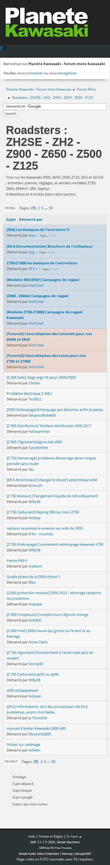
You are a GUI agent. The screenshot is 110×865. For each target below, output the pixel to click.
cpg (31, 251)
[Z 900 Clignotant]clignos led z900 (34, 441)
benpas (34, 696)
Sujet (11, 219)
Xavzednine (38, 447)
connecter (34, 73)
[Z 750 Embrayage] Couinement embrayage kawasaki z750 (54, 544)
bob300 (34, 620)
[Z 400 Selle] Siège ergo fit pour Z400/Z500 (41, 377)
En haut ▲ (74, 836)
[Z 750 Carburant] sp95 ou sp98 (32, 674)
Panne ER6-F (16, 560)
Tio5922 (34, 399)
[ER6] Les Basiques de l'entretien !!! (38, 229)
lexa (31, 235)
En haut (11, 761)
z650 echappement (22, 690)
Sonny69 (35, 663)
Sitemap (67, 853)
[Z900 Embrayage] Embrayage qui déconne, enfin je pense (54, 409)
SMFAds (44, 847)
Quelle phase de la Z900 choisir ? (33, 576)
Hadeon (35, 566)
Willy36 (34, 501)
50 (51, 207)
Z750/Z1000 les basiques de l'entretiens (41, 263)
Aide (31, 836)
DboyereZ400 (39, 733)
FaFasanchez (39, 431)
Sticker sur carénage (23, 744)
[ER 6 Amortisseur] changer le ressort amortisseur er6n (52, 479)
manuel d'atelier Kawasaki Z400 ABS (36, 728)
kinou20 (35, 485)
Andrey (34, 517)
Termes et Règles (51, 836)
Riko (32, 582)
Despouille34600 (42, 415)
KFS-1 (33, 268)
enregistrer (67, 73)
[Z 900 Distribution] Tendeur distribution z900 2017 (48, 425)
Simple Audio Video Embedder (39, 853)
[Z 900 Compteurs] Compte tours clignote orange (47, 614)
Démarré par (31, 219)
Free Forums (63, 847)
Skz (31, 469)
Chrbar (34, 383)
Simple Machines (68, 842)
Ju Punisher (37, 717)
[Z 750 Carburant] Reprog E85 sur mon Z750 (42, 512)
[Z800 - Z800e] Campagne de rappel (37, 295)
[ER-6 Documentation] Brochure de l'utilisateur (49, 246)
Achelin (34, 750)
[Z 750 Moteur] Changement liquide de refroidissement (52, 495)
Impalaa (35, 604)
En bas (10, 208)
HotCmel (35, 285)
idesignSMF (83, 853)
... (46, 207)
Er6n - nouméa (40, 533)
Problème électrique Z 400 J (29, 393)
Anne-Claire (38, 642)
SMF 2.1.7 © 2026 (42, 842)
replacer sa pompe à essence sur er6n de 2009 (44, 528)
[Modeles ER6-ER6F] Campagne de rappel (42, 279)
